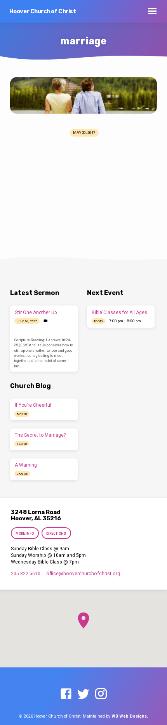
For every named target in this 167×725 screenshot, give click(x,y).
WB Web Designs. (129, 716)
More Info (25, 533)
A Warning (26, 465)
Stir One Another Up (36, 312)
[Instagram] (101, 694)
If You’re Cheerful (33, 405)
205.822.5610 (25, 573)
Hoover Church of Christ (42, 11)
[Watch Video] (45, 321)
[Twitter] (83, 694)
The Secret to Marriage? (40, 435)
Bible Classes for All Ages (119, 312)
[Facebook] (66, 694)
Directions (56, 533)
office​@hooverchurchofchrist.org (83, 573)
